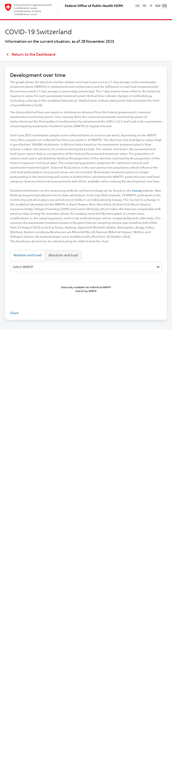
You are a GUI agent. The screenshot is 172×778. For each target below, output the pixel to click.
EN (164, 6)
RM (157, 6)
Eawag (137, 190)
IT (151, 6)
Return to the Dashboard (33, 54)
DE (138, 6)
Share (14, 313)
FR (144, 6)
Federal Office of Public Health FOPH (94, 6)
